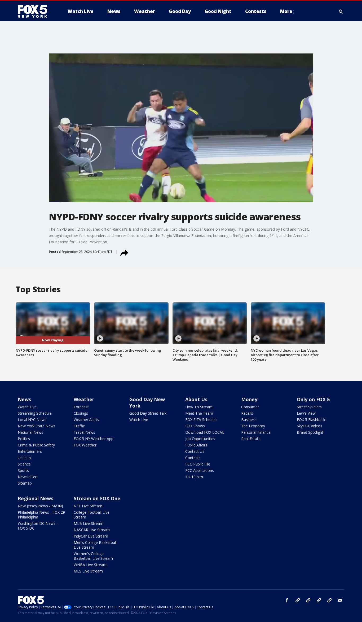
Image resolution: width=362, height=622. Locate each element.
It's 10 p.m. (194, 476)
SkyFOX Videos (309, 425)
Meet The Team (199, 413)
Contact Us (194, 451)
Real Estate (251, 438)
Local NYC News (32, 419)
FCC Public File (197, 464)
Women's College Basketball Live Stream (93, 556)
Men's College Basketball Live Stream (95, 545)
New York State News (36, 425)
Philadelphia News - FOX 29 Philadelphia (41, 515)
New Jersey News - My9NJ (40, 505)
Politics (24, 438)
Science (24, 464)
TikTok (308, 600)
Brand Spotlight (310, 432)
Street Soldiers (309, 406)
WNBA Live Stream (90, 564)
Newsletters (28, 476)
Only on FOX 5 (313, 399)
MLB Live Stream (88, 523)
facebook (287, 600)
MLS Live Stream (88, 571)
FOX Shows (195, 425)
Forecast (81, 406)
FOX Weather (85, 445)
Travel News (84, 432)
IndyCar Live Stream (91, 536)
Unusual (25, 457)
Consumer (250, 406)
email (340, 600)
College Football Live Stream (91, 515)
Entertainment (30, 451)
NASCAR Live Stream (92, 529)
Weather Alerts (86, 419)
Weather (84, 399)
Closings (81, 413)
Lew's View (306, 413)
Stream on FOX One (97, 498)
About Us (196, 399)
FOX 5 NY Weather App (93, 438)
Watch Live (27, 406)
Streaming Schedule (35, 413)
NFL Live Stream (88, 505)
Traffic (79, 425)
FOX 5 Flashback (311, 419)
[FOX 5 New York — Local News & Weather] (35, 11)
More (286, 11)
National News (30, 432)
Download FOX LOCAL (204, 432)
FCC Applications (199, 470)
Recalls (247, 413)
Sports (23, 470)
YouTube (319, 600)
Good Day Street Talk (147, 413)
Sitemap (25, 483)
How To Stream (199, 406)
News (24, 399)
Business (249, 419)
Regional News (35, 498)
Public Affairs (196, 445)
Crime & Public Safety (36, 445)
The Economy (253, 425)
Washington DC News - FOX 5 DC (38, 526)
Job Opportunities (200, 438)
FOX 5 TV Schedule (201, 419)
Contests (193, 457)
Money (249, 399)
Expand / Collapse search (341, 11)
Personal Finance (256, 432)
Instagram (297, 600)
